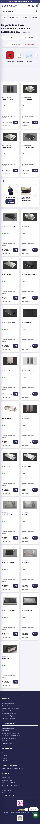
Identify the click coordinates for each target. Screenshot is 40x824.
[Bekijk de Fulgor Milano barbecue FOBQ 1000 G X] (30, 601)
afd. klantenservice (10, 793)
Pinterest (4, 758)
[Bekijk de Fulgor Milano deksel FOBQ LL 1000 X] (30, 457)
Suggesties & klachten (8, 718)
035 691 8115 (9, 796)
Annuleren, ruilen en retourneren (11, 735)
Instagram (5, 755)
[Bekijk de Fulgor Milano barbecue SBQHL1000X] (10, 409)
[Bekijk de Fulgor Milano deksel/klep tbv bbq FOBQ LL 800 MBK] (30, 137)
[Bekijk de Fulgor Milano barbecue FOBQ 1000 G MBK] (10, 601)
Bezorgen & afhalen (8, 728)
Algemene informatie (8, 703)
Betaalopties (5, 730)
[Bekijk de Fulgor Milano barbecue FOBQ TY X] (10, 361)
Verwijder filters (29, 44)
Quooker (25, 17)
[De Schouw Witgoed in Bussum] (9, 6)
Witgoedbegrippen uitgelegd (10, 708)
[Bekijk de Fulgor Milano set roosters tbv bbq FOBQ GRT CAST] (10, 89)
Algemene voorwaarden (9, 713)
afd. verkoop (8, 790)
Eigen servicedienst (8, 711)
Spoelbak (34, 17)
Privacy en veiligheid (8, 716)
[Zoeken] (36, 11)
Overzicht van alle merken (10, 706)
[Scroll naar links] (3, 56)
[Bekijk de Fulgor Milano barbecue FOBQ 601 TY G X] (30, 505)
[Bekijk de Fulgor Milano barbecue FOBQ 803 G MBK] (10, 553)
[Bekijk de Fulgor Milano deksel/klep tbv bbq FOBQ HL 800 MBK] (10, 217)
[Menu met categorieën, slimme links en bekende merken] (29, 6)
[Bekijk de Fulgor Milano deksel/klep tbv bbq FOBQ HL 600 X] (30, 89)
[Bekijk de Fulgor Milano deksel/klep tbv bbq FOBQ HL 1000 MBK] (30, 265)
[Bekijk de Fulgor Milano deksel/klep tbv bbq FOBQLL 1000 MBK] (10, 313)
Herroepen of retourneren (9, 738)
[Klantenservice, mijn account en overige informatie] (33, 6)
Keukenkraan (14, 17)
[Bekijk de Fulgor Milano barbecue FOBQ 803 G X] (30, 553)
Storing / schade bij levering (10, 733)
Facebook (5, 753)
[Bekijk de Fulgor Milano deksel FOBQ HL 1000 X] (10, 457)
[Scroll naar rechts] (36, 56)
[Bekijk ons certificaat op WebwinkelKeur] (20, 803)
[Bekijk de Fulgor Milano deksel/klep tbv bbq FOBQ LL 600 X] (10, 137)
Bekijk (15, 122)
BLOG (4, 17)
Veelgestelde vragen (8, 743)
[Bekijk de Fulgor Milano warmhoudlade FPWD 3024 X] (10, 649)
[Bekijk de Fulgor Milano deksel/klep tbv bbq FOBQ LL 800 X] (10, 265)
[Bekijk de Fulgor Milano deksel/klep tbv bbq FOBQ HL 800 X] (30, 217)
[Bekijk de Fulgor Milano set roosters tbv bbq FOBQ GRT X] (30, 409)
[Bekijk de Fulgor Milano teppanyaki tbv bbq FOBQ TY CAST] (30, 313)
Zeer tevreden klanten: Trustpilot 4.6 (20, 1)
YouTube (4, 760)
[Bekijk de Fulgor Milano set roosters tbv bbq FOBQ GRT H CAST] (30, 361)
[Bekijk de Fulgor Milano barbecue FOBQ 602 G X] (10, 505)
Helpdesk (5, 740)
